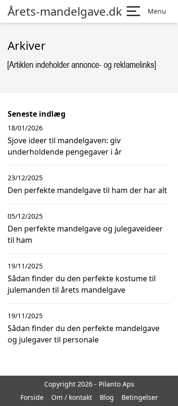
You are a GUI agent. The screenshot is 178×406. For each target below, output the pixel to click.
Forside (32, 397)
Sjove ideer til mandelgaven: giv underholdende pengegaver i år (65, 146)
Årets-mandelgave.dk (65, 11)
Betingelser (140, 397)
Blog (107, 397)
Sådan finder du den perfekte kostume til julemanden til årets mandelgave (82, 284)
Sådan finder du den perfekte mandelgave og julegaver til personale (83, 334)
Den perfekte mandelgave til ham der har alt (87, 190)
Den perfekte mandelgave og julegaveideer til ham (85, 234)
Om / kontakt (71, 397)
